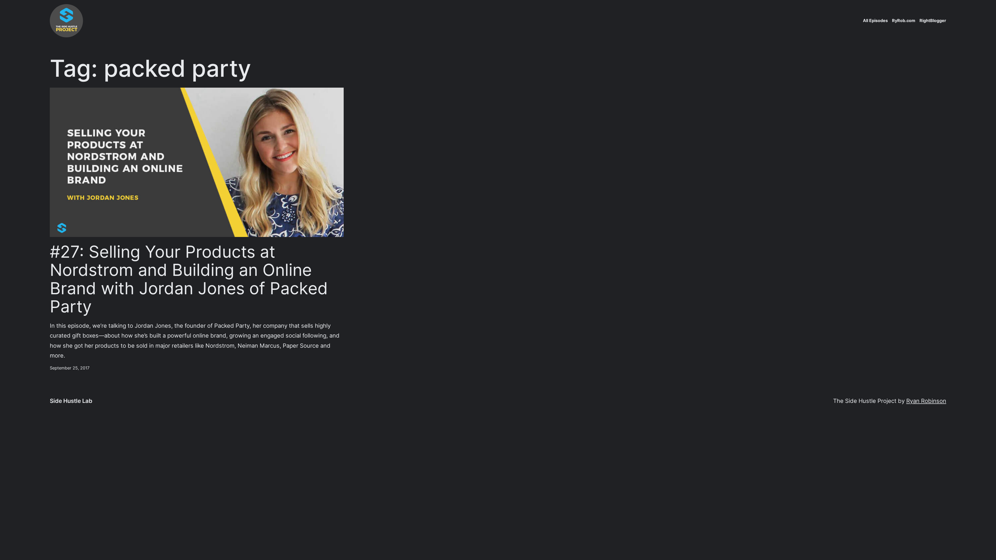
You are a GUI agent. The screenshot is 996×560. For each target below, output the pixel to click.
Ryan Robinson (926, 400)
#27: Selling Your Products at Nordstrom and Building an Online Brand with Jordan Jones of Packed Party (189, 279)
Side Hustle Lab (71, 400)
